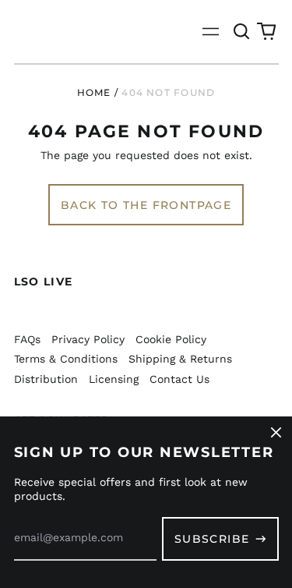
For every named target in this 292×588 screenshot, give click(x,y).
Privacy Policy (88, 339)
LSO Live (43, 282)
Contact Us (179, 379)
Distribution (46, 379)
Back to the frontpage (146, 205)
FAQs (27, 339)
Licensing (114, 379)
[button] (242, 31)
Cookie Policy (170, 339)
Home (94, 92)
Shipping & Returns (180, 358)
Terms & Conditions (66, 358)
